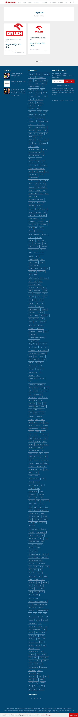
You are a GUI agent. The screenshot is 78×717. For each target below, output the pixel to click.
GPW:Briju (40, 325)
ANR (43, 156)
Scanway (31, 563)
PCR (35, 504)
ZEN (30, 686)
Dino (42, 259)
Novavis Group (41, 466)
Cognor (31, 231)
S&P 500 (45, 554)
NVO (46, 469)
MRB (41, 454)
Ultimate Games (33, 642)
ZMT (30, 689)
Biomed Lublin (42, 187)
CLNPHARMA (42, 225)
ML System (44, 435)
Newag (31, 463)
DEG (30, 253)
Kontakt (60, 2)
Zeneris (36, 686)
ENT (39, 284)
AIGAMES (31, 140)
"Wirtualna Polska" (43, 121)
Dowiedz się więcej (45, 715)
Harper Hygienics (42, 350)
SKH (30, 585)
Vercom (31, 648)
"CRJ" (36, 90)
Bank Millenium (33, 177)
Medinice (45, 425)
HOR (36, 356)
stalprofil (31, 610)
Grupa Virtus (43, 344)
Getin (30, 316)
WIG (30, 664)
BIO (36, 184)
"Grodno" (37, 93)
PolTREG (31, 532)
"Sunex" (37, 115)
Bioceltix (42, 184)
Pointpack (42, 523)
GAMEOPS (40, 306)
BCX (41, 181)
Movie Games (33, 454)
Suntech (40, 617)
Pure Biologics (33, 538)
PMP (30, 523)
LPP (37, 407)
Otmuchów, (32, 494)
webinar (38, 661)
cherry (42, 218)
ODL (36, 472)
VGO (37, 648)
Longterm (12, 708)
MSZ (30, 457)
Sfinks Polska (32, 576)
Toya (30, 636)
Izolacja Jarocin (33, 378)
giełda (36, 316)
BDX (46, 181)
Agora (36, 137)
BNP (35, 196)
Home (19, 2)
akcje (45, 140)
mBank (31, 419)
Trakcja (42, 636)
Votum (44, 654)
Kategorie (36, 2)
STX (40, 614)
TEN (46, 626)
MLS (45, 438)
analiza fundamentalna (35, 152)
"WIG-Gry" (32, 121)
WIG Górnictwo (33, 667)
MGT (37, 432)
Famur (45, 294)
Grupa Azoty (32, 334)
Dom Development (34, 265)
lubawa (43, 407)
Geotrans (40, 312)
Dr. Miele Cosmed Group (36, 268)
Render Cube (33, 551)
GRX (30, 347)
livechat (31, 407)
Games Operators (34, 309)
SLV (41, 585)
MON (45, 444)
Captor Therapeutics (35, 212)
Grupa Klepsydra (34, 341)
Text (44, 629)
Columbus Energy (34, 234)
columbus (39, 231)
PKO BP (45, 516)
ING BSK (31, 369)
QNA (46, 538)
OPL (42, 485)
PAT (42, 498)
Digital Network (33, 259)
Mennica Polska (33, 428)
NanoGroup (37, 457)
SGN (45, 576)
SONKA (41, 592)
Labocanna (32, 403)
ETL (44, 287)
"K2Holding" (38, 99)
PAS (30, 498)
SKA (39, 582)
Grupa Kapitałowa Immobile (37, 337)
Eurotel (45, 290)
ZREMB (41, 689)
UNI (42, 642)
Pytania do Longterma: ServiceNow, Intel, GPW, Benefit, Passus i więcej (18, 91)
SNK (37, 589)
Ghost (54, 708)
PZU (41, 538)
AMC (30, 146)
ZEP (42, 686)
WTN (30, 679)
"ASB (30, 80)
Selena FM (32, 573)
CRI (38, 240)
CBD (30, 215)
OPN (30, 488)
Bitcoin (38, 190)
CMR (36, 228)
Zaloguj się (67, 85)
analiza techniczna (10, 39)
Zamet (41, 679)
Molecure (39, 444)
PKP (30, 519)
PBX (38, 501)
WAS (46, 658)
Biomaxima (32, 187)
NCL (45, 457)
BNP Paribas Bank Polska (36, 199)
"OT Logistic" (39, 105)
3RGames (32, 130)
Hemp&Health (33, 353)
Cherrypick (32, 221)
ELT (30, 281)
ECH (35, 275)
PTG (37, 535)
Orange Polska (33, 491)
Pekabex (41, 504)
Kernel (41, 388)
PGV (35, 510)
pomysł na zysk (41, 532)
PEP (40, 507)
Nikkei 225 (39, 463)
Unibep (31, 645)
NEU (30, 460)
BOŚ (38, 203)
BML (46, 193)
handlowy (32, 350)
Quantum (32, 545)
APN (38, 162)
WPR (46, 676)
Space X (31, 595)
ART (35, 165)
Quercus (39, 545)
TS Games (32, 639)
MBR (42, 419)
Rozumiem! (73, 715)
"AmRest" (31, 77)
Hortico (42, 356)
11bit (30, 127)
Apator (39, 159)
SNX (30, 592)
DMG (30, 262)
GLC (47, 316)
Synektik (45, 620)
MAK (30, 413)
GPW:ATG (32, 325)
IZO (38, 375)
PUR (42, 535)
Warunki (61, 100)
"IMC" (44, 96)
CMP (30, 228)
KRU (30, 400)
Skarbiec (45, 582)
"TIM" (30, 118)
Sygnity (38, 620)
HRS (35, 359)
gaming (44, 309)
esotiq (39, 287)
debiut (36, 250)
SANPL (37, 557)
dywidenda (32, 272)
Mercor (31, 432)
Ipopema (31, 375)
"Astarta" (43, 80)
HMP (30, 356)
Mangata (31, 416)
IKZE (41, 363)
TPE (36, 636)
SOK (35, 592)
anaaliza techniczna (34, 149)
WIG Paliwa (44, 667)
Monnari (31, 447)
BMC (41, 193)
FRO (37, 303)
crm (43, 240)
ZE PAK (43, 683)
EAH (30, 275)
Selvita (39, 573)
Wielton (45, 661)
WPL (40, 676)
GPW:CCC (32, 328)
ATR (35, 171)
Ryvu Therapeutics (34, 554)
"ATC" (30, 83)
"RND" (31, 115)
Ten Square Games (34, 629)
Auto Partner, (33, 174)
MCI (30, 422)
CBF (35, 215)
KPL (40, 397)
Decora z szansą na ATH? (18, 81)
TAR (40, 623)
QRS (42, 541)
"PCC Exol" (32, 112)
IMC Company (33, 366)
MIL (30, 435)
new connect (44, 460)
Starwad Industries (42, 610)
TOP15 (31, 632)
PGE (30, 510)
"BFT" (43, 86)
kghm (30, 391)
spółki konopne (33, 598)
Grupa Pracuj (33, 344)
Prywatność (55, 100)
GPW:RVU (32, 331)
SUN (45, 614)
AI (41, 137)
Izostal (42, 378)
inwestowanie (33, 372)
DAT (37, 246)
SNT (42, 589)
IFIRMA (31, 363)
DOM (41, 262)
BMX (30, 196)
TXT (39, 639)
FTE (42, 303)
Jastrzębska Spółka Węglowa (37, 385)
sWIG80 (31, 620)
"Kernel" (31, 102)
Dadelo (31, 246)
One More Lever (33, 485)
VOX (30, 658)
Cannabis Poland (41, 209)
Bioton (31, 190)
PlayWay (45, 519)
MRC (46, 454)
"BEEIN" (43, 83)
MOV (43, 450)
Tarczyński (32, 626)
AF (46, 134)
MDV (46, 422)
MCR (35, 422)
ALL (35, 143)
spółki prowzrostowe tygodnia (37, 601)
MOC (44, 441)
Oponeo (37, 488)
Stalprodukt (32, 607)
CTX (30, 243)
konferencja (32, 397)
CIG (47, 221)
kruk (35, 400)
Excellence (37, 294)
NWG (30, 472)
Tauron (40, 626)
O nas (24, 2)
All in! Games (42, 143)
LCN (45, 403)
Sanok (31, 557)
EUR (30, 290)
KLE (30, 394)
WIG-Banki (32, 670)
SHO (30, 579)
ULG (44, 639)
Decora (43, 250)
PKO (38, 516)
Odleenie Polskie (34, 476)
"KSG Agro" (40, 102)
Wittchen (31, 673)
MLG (30, 438)
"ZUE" (37, 124)
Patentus (31, 501)
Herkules (42, 353)
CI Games (40, 221)
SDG (47, 567)
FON (35, 300)
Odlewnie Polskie (34, 479)
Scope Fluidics (41, 563)
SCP (30, 567)
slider (35, 585)
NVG (41, 469)
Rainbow (31, 548)
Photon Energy (44, 510)
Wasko (31, 661)
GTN (35, 347)
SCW (41, 567)
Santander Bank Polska (35, 560)
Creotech (31, 240)
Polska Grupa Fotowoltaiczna (37, 529)
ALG (30, 143)
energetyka (32, 284)
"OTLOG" (31, 108)
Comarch (44, 234)
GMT (42, 319)
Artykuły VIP (53, 2)
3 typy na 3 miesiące (40, 127)
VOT (38, 654)
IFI (44, 359)
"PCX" (39, 112)
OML (43, 479)
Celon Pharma (33, 218)
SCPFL (36, 567)
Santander (45, 557)
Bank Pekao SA (33, 181)
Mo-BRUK (37, 441)
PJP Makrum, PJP (33, 513)
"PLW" (45, 112)
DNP (36, 262)
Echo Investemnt (34, 278)
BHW (30, 184)
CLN (35, 225)
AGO (30, 137)
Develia (31, 256)
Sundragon (32, 617)
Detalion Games (39, 253)
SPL (37, 595)
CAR (45, 212)
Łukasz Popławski (12, 51)
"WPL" (31, 124)
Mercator (43, 428)
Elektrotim (44, 278)
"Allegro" (45, 74)
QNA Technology (34, 541)
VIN (42, 651)
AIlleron (39, 140)
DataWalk (44, 246)
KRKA (45, 397)
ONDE (36, 482)
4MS (45, 130)
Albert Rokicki (17, 78)
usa (44, 645)
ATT (46, 171)
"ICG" (38, 96)
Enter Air (31, 287)
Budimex (39, 206)
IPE (41, 372)
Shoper (36, 579)
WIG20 (40, 670)
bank (41, 174)
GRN (46, 331)
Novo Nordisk (33, 469)
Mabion (41, 410)
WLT (38, 673)
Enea (40, 281)
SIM (42, 579)
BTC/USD (31, 206)
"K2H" (30, 99)
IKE (36, 363)
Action (41, 134)
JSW (30, 388)
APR (43, 162)
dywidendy (41, 272)
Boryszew (32, 203)
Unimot (38, 645)
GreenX (39, 331)
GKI (42, 316)
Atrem (41, 171)
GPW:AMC (42, 322)
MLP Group (38, 438)
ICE (40, 359)
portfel (31, 535)
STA (30, 604)
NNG (45, 463)
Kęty (47, 388)
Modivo (31, 444)
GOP (30, 322)
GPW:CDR (40, 328)
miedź (43, 432)
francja (31, 303)
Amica (36, 146)
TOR (37, 632)
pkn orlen (43, 37)
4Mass (39, 130)
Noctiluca (32, 466)
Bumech (31, 209)
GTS (41, 347)
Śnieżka (31, 589)
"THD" (44, 115)
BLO (44, 190)
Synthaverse (32, 623)
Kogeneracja (37, 394)
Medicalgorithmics (34, 425)
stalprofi (41, 607)
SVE (47, 617)
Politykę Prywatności (64, 88)
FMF (30, 300)
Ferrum (45, 297)
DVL (47, 268)
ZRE (35, 689)
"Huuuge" (32, 96)
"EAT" (30, 93)
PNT (36, 523)
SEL (41, 570)
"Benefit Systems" (34, 86)
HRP (30, 359)
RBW (38, 548)
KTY (41, 400)
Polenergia (32, 526)
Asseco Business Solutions (36, 168)
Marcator (39, 416)
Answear (31, 159)
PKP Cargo (37, 519)
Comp (31, 237)
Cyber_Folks (37, 243)
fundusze (31, 306)
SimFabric (32, 582)
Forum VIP (45, 2)
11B (42, 124)
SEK (30, 570)
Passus (36, 498)
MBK (37, 419)
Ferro (38, 297)
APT (30, 165)
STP (35, 614)
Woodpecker (32, 676)
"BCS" (36, 83)
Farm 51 (31, 297)
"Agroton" (32, 74)
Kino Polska (44, 391)
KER (35, 388)
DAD (45, 243)
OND (30, 482)
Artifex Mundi (43, 165)
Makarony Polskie (40, 413)
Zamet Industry (33, 683)
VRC (41, 658)
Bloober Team (33, 193)
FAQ (66, 2)
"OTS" (38, 108)
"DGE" (42, 90)
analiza (45, 149)
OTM (41, 491)
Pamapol (41, 494)
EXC (30, 294)
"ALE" (39, 74)
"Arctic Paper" (41, 77)
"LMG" (31, 105)
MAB (35, 410)
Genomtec (32, 312)
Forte (41, 300)
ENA (35, 281)
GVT (46, 347)
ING (41, 366)
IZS (30, 381)
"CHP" (30, 90)
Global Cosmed (33, 319)
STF (30, 614)
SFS (40, 576)
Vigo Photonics (33, 651)
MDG (40, 422)
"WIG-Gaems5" (39, 118)
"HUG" (45, 93)
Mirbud (36, 435)
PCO (30, 504)
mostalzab (40, 447)
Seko (35, 570)
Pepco (46, 507)
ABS (30, 134)
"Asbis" (37, 80)
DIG (37, 256)
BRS (44, 203)
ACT (35, 134)
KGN (36, 391)
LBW (39, 403)
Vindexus (31, 654)
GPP (36, 322)
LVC (30, 410)
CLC (30, 225)
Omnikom (43, 708)
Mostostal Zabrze (34, 450)
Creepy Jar (38, 237)
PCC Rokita (45, 501)
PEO (35, 507)
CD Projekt (42, 215)
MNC (30, 441)
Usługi (30, 2)
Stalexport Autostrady (40, 604)
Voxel (35, 658)
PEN (30, 507)
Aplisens (31, 162)
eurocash (37, 290)
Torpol (43, 632)
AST (30, 171)
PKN (17, 39)
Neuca (36, 460)
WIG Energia (37, 664)
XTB (36, 679)
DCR (30, 250)
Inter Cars (39, 369)
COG (41, 228)
